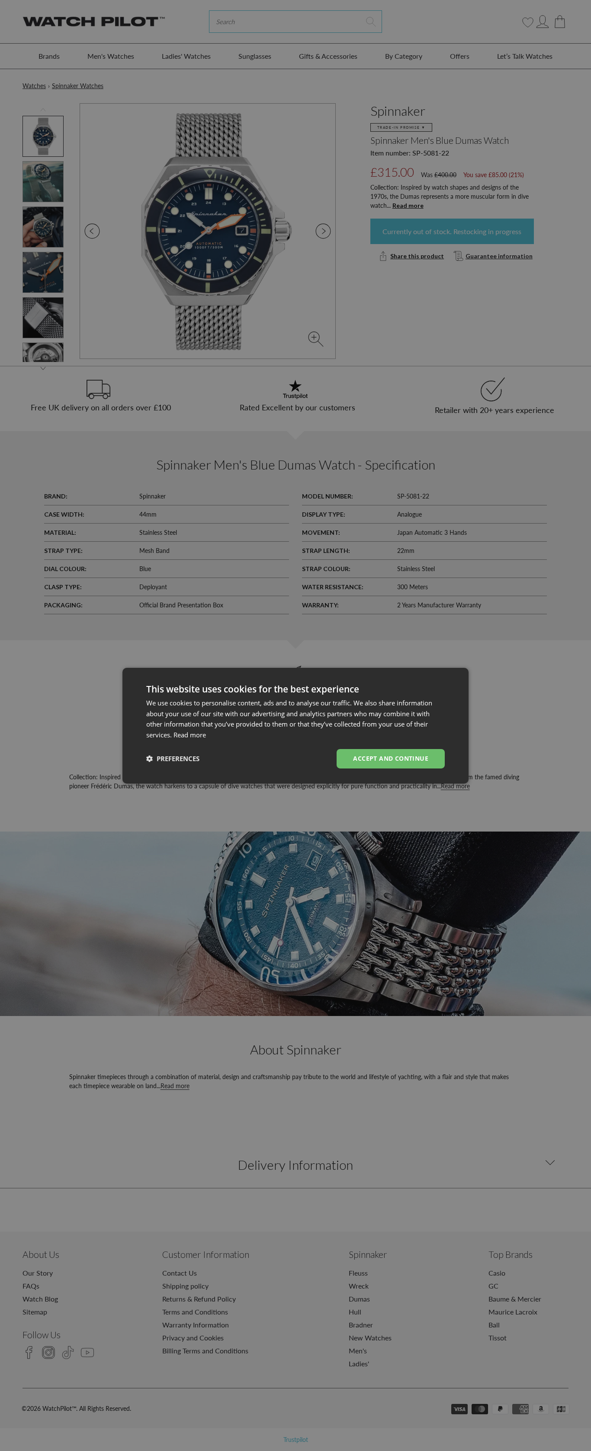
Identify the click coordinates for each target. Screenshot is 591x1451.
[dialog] (295, 725)
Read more (189, 734)
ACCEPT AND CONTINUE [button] (390, 758)
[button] (172, 758)
